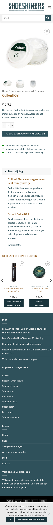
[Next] (46, 52)
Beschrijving (15, 171)
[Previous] (7, 52)
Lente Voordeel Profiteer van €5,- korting (22, 338)
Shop (4, 440)
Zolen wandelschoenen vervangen (19, 359)
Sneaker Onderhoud (12, 380)
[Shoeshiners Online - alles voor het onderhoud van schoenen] (26, 7)
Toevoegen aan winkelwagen (25, 133)
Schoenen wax (9, 401)
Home (5, 91)
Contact (6, 463)
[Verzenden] (48, 18)
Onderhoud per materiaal (22, 91)
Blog (4, 457)
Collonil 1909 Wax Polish (39, 289)
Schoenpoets (8, 391)
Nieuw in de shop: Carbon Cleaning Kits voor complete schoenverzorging (24, 330)
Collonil (6, 375)
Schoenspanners (10, 417)
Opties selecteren (39, 303)
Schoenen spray (10, 385)
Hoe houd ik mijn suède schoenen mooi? (22, 343)
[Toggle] (5, 171)
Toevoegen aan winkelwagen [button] (13, 303)
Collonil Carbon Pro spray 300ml (13, 289)
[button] (4, 7)
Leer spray (7, 412)
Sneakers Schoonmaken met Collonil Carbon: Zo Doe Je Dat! (26, 351)
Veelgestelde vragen (12, 446)
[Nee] (49, 514)
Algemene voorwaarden (14, 452)
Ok (10, 519)
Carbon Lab (8, 396)
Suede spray (8, 406)
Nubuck (40, 91)
